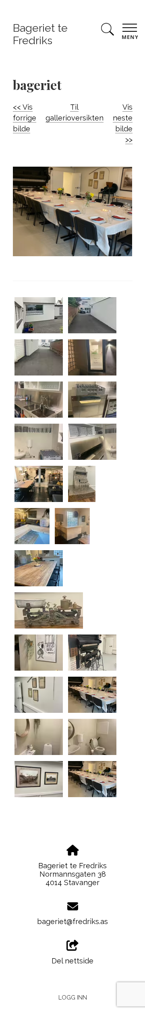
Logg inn (72, 997)
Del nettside (72, 961)
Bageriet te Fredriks (40, 34)
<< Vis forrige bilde (24, 118)
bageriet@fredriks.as (72, 921)
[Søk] (107, 31)
